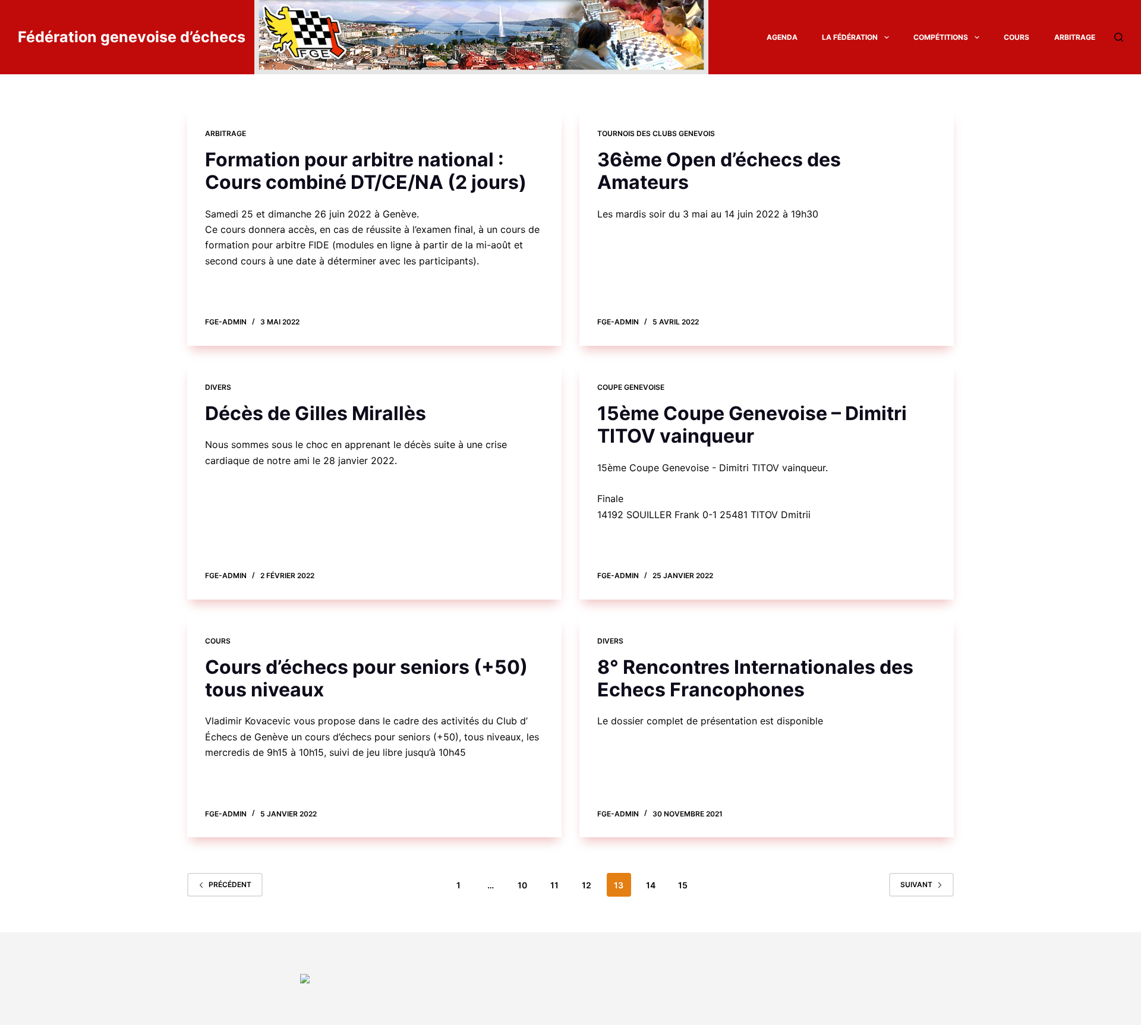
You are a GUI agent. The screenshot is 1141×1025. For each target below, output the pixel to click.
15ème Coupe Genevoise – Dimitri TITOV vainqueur (752, 424)
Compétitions (940, 37)
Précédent (230, 884)
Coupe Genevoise (630, 387)
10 (522, 885)
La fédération (850, 37)
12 (586, 885)
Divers (218, 387)
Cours (1016, 37)
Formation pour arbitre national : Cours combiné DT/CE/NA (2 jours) (366, 171)
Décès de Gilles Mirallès (315, 413)
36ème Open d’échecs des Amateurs (719, 171)
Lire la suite (243, 295)
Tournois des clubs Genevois (656, 133)
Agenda (782, 37)
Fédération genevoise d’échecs (131, 37)
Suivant (916, 884)
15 (683, 885)
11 (554, 885)
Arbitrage (1074, 37)
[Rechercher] (1118, 37)
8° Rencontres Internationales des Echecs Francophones (755, 678)
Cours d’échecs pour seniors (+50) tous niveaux (366, 678)
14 (650, 885)
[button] (887, 37)
